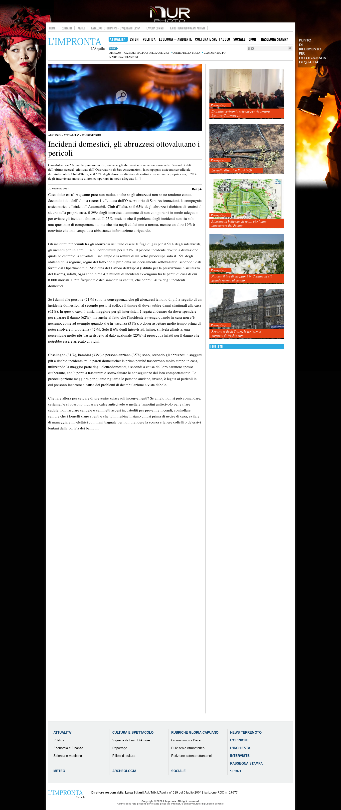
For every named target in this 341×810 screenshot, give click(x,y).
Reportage (119, 748)
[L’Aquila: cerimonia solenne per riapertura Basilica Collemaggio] (246, 94)
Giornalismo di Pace (185, 740)
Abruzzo (54, 135)
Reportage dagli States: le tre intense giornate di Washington (236, 333)
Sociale (178, 771)
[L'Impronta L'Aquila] (76, 44)
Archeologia (124, 771)
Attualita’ (62, 732)
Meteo (81, 28)
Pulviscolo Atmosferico (187, 748)
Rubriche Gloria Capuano (194, 732)
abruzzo (115, 52)
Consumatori (91, 135)
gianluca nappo (214, 52)
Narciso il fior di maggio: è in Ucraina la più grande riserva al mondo (241, 278)
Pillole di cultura (123, 756)
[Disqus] (125, 522)
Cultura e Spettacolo (133, 732)
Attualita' (71, 135)
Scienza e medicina (67, 756)
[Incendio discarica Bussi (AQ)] (246, 149)
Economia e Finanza (68, 748)
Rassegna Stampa (246, 763)
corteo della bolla (186, 52)
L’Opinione (239, 740)
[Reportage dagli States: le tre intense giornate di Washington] (246, 314)
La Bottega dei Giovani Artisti (187, 28)
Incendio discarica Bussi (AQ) (231, 170)
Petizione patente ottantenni (191, 756)
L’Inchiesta (240, 748)
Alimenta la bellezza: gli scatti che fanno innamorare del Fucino (239, 223)
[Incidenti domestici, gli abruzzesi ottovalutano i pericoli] (125, 130)
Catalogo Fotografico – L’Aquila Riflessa (115, 28)
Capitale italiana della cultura (146, 52)
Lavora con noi (155, 28)
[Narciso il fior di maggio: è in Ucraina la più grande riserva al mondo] (246, 259)
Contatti (67, 28)
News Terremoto (246, 732)
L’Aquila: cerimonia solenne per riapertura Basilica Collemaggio (240, 113)
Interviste (240, 756)
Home (52, 28)
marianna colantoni (123, 57)
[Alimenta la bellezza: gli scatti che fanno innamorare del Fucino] (246, 204)
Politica (58, 740)
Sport (235, 771)
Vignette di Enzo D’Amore (131, 740)
